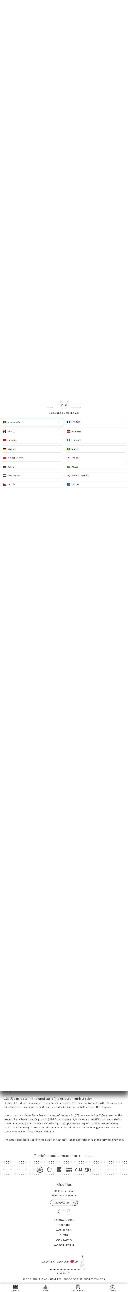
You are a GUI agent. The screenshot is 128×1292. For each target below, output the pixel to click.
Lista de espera (78, 1290)
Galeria (64, 1224)
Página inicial (64, 1219)
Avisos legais (64, 1245)
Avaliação (64, 1229)
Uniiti (67, 1273)
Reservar (15, 1290)
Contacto (64, 1240)
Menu (64, 1234)
